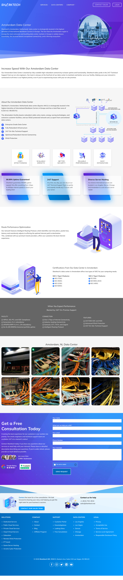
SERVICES (44, 5)
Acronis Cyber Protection (12, 549)
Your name (56, 418)
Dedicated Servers (10, 522)
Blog (35, 528)
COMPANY (70, 5)
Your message (57, 448)
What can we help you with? (62, 425)
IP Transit (6, 542)
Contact (22, 497)
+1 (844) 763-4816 (87, 501)
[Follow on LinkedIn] (66, 564)
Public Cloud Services (11, 525)
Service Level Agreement (105, 532)
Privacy (98, 522)
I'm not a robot (61, 464)
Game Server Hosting (11, 545)
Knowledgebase (60, 525)
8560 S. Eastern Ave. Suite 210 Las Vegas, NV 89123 (70, 559)
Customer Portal (60, 522)
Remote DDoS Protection (12, 539)
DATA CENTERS (57, 5)
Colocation (7, 535)
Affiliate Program (40, 532)
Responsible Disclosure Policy (106, 535)
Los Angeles (79, 522)
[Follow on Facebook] (51, 564)
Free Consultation (61, 532)
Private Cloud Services (11, 528)
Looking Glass (60, 528)
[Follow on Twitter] (61, 564)
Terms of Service (102, 528)
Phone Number (58, 440)
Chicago (78, 532)
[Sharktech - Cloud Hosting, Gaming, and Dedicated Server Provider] (10, 4)
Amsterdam (79, 535)
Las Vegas (79, 525)
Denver (77, 528)
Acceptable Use (101, 525)
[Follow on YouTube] (71, 564)
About (36, 522)
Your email (56, 433)
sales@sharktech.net (87, 503)
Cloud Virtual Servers (11, 532)
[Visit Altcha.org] (75, 465)
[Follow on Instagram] (56, 564)
